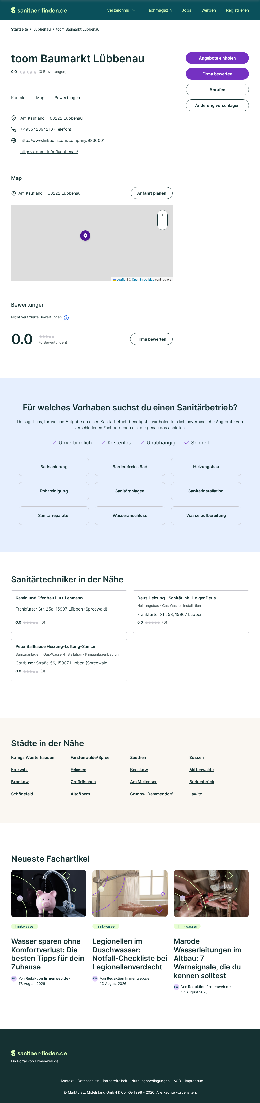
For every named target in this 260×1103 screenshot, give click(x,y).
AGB (177, 1081)
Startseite (19, 29)
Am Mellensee (143, 781)
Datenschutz (88, 1081)
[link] (69, 611)
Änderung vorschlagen (217, 105)
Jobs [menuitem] (186, 10)
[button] (85, 236)
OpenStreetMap (143, 279)
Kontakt (67, 1081)
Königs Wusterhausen (32, 757)
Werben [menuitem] (208, 10)
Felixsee (78, 769)
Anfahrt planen (151, 193)
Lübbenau (42, 29)
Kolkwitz (19, 769)
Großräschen (83, 781)
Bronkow (20, 781)
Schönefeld (22, 793)
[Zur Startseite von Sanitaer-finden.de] (39, 10)
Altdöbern (80, 793)
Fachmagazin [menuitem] (159, 10)
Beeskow (139, 769)
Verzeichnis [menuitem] (118, 10)
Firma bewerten (151, 339)
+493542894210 (36, 129)
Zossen (196, 757)
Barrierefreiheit (115, 1081)
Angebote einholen (217, 58)
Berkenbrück (201, 781)
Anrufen (217, 89)
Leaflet (121, 279)
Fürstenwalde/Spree (90, 757)
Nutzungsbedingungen (150, 1081)
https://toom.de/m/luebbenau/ (49, 151)
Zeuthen (138, 757)
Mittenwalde (201, 769)
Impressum (194, 1081)
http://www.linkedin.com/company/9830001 (62, 140)
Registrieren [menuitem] (237, 10)
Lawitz (195, 793)
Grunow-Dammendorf (151, 793)
